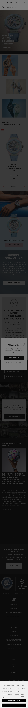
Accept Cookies (14, 705)
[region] (14, 694)
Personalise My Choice (14, 700)
